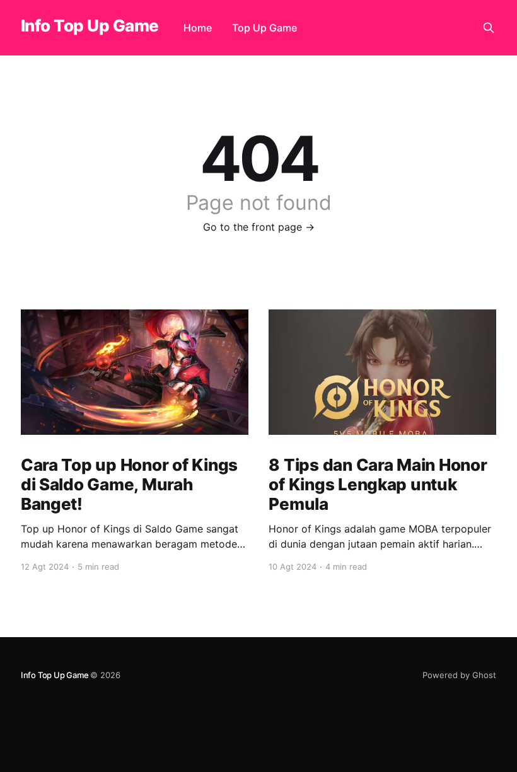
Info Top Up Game (90, 26)
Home (197, 27)
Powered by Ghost (459, 675)
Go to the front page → (259, 227)
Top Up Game (264, 27)
